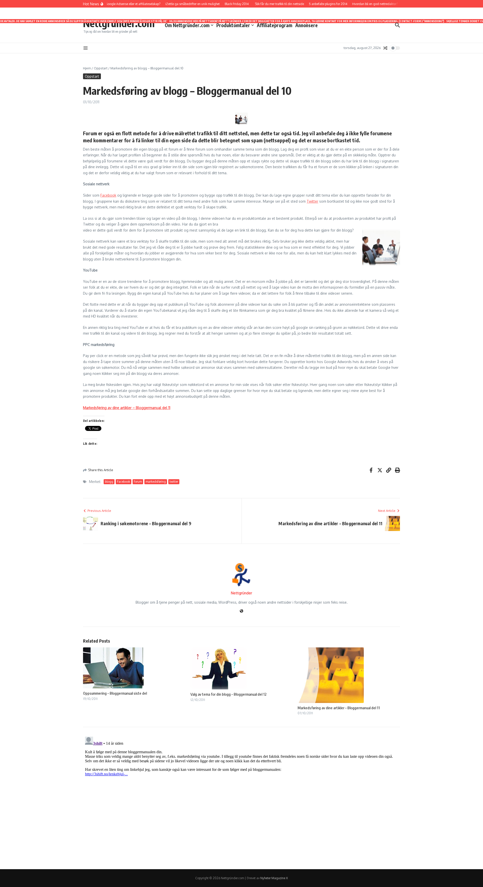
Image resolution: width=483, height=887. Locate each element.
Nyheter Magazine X (274, 878)
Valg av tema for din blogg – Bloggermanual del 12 (228, 694)
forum (138, 481)
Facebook (108, 195)
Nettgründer (241, 593)
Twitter (312, 201)
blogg (109, 481)
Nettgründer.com (119, 23)
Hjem (87, 68)
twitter (174, 481)
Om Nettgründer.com (189, 25)
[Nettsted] (241, 611)
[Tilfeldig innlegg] (385, 48)
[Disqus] (241, 797)
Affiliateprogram (274, 25)
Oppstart (100, 68)
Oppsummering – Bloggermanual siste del (115, 693)
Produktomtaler (235, 25)
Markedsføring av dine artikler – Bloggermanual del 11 (126, 408)
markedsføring (156, 481)
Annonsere (306, 25)
